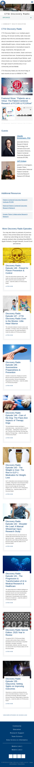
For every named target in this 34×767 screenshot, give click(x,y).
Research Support (17, 733)
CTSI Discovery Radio (5, 123)
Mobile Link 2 (17, 750)
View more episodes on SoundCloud (15, 715)
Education (17, 729)
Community (17, 726)
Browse (6, 17)
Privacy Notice (21, 763)
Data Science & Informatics (17, 740)
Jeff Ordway (21, 161)
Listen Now (9, 286)
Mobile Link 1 (17, 746)
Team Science (17, 736)
